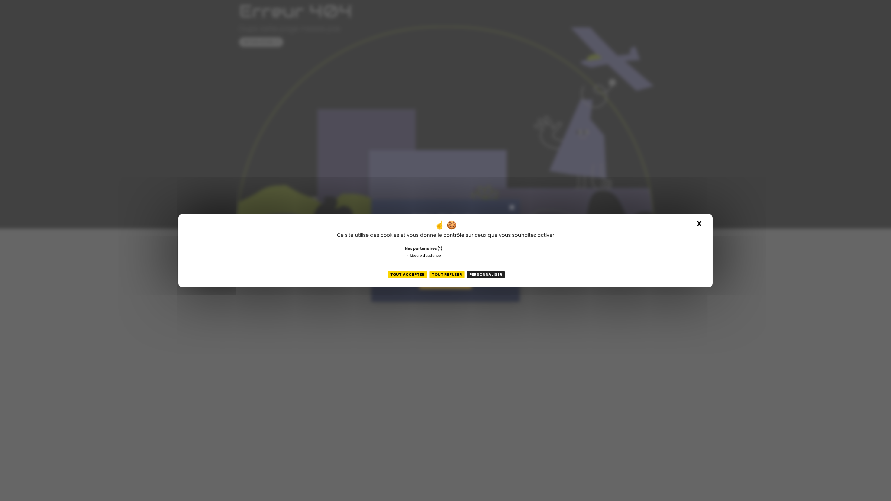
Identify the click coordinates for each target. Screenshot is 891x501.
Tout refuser (447, 274)
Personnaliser (485, 274)
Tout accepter (407, 274)
